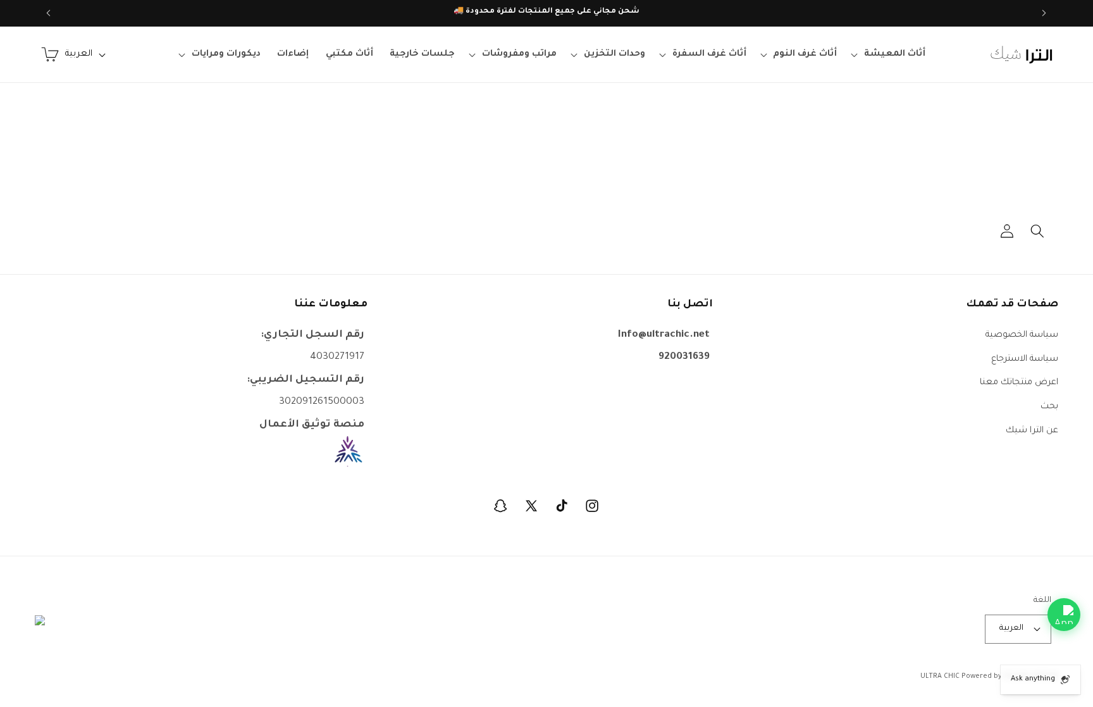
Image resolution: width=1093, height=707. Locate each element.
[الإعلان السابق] (1044, 13)
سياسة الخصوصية (1021, 335)
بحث (1049, 406)
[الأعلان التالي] (49, 13)
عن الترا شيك (1032, 430)
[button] (890, 54)
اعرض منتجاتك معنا (1019, 382)
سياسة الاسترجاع (1024, 359)
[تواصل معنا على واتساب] (1063, 614)
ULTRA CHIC (940, 676)
